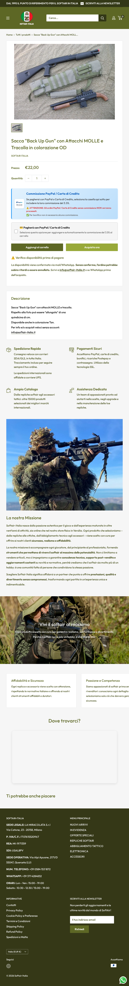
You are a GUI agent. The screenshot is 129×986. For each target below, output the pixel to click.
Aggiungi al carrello (37, 247)
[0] (120, 18)
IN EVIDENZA (78, 830)
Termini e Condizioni (18, 921)
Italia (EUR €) (14, 951)
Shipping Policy (15, 926)
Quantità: (17, 178)
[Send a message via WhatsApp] (123, 980)
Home (9, 34)
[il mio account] (113, 18)
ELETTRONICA (79, 851)
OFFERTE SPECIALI (82, 835)
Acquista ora (92, 247)
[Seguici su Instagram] (8, 966)
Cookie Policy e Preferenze (22, 915)
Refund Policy (14, 931)
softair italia (19, 155)
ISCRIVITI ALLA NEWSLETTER (103, 3)
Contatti (11, 905)
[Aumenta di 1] (45, 178)
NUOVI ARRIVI (79, 824)
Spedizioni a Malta (17, 937)
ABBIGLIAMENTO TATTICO (86, 846)
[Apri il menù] (7, 18)
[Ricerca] (102, 17)
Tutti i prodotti (23, 34)
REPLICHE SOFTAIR (82, 840)
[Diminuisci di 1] (28, 178)
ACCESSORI (77, 856)
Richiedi (79, 929)
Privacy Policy (14, 910)
